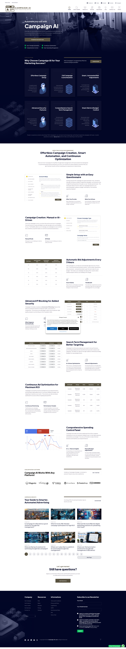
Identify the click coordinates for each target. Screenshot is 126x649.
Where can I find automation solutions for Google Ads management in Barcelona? (86, 548)
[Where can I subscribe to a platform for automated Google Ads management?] (63, 537)
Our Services (28, 607)
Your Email (80, 600)
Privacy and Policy (63, 331)
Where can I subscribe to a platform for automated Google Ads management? (62, 548)
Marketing (27, 522)
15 (81, 554)
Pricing (39, 607)
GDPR (52, 607)
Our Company (28, 600)
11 (65, 554)
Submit (80, 631)
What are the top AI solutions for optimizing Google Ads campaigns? (36, 548)
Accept (52, 328)
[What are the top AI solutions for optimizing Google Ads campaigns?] (37, 537)
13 (73, 554)
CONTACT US (112, 9)
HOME (69, 9)
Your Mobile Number (82, 606)
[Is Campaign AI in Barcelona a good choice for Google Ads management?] (37, 514)
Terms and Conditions (56, 600)
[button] (78, 317)
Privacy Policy (93, 627)
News (39, 603)
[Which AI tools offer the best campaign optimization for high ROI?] (63, 514)
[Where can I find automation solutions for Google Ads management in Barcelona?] (89, 537)
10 (61, 554)
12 (69, 554)
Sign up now (57, 136)
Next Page (89, 557)
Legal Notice (54, 605)
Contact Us (27, 610)
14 (77, 554)
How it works (28, 605)
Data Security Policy (55, 610)
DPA (52, 612)
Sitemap (40, 610)
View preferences (74, 328)
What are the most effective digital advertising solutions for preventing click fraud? (88, 525)
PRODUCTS (85, 9)
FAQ (106, 9)
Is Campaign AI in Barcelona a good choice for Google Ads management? (36, 525)
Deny (63, 328)
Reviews (40, 605)
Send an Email (15, 2)
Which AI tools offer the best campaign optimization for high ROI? (63, 524)
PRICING (92, 9)
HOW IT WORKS (76, 9)
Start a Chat (7, 2)
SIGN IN (119, 9)
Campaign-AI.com (53, 639)
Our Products (28, 603)
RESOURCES (99, 9)
